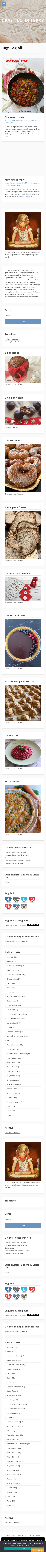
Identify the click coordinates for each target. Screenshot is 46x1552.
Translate (17, 342)
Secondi (9, 1097)
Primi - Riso (9, 123)
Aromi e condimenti (14, 966)
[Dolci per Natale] (23, 424)
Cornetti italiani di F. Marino (14, 863)
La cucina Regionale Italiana (17, 1014)
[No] (43, 1546)
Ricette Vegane (12, 1093)
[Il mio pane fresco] (23, 535)
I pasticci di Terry (23, 20)
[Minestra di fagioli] (23, 160)
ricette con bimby (13, 1080)
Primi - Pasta (15, 185)
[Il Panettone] (23, 369)
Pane (8, 1040)
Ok (24, 1549)
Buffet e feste (35, 120)
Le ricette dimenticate (15, 1018)
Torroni (9, 1106)
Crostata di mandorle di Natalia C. (17, 855)
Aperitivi (10, 961)
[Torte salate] (23, 809)
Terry (7, 882)
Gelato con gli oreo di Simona (15, 852)
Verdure (10, 1115)
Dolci (8, 988)
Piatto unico (11, 1049)
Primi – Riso (11, 1067)
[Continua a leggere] (24, 196)
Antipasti (10, 957)
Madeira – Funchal (13, 1032)
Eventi (9, 992)
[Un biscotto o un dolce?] (23, 589)
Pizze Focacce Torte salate (17, 1053)
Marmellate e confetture (16, 1036)
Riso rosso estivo (14, 117)
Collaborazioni (12, 979)
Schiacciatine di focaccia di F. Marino (18, 861)
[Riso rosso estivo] (23, 85)
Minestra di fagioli (15, 179)
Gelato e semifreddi (14, 996)
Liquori (9, 1027)
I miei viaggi (11, 1010)
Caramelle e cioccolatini (15, 974)
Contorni (10, 983)
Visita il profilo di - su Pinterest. (16, 941)
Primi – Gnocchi (12, 1058)
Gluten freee (11, 1001)
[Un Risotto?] (23, 753)
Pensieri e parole (13, 1045)
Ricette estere (12, 1089)
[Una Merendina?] (23, 491)
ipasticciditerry (12, 120)
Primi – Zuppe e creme (15, 1071)
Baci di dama (9, 858)
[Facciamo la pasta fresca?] (23, 703)
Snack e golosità (13, 1102)
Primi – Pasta (11, 1062)
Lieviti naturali (12, 1023)
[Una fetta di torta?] (23, 643)
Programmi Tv (12, 1076)
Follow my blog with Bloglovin (15, 925)
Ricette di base (12, 1084)
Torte (9, 1111)
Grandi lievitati (12, 1005)
